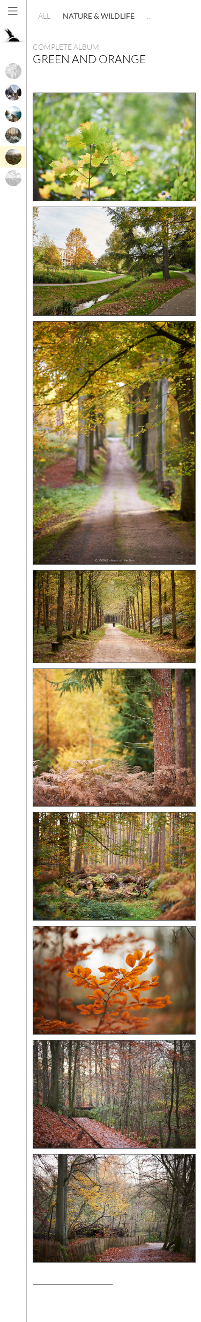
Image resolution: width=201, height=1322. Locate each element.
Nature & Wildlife (99, 16)
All (44, 15)
